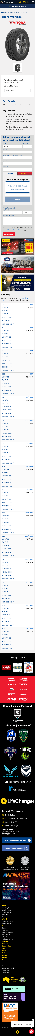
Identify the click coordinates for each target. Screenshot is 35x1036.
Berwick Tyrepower (19, 6)
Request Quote (8, 234)
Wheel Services (6, 937)
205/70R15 (29, 443)
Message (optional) (8, 215)
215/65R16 (29, 582)
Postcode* (6, 167)
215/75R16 (29, 605)
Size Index (5, 966)
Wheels (4, 919)
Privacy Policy (6, 230)
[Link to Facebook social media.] (17, 1032)
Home (5, 12)
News (4, 951)
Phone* (12, 155)
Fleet (4, 948)
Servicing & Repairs (8, 932)
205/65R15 (29, 420)
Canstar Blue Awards (8, 968)
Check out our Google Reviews (15, 840)
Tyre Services (6, 935)
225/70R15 (29, 490)
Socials (4, 957)
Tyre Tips (4, 917)
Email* (5, 161)
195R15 (30, 374)
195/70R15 (29, 397)
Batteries (4, 928)
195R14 (30, 351)
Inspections (5, 930)
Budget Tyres (5, 970)
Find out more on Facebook (14, 848)
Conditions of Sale (22, 1027)
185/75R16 (29, 513)
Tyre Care (5, 914)
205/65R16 (29, 536)
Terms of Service (17, 230)
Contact (5, 944)
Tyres (4, 906)
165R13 (30, 304)
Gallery (4, 953)
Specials (5, 941)
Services (5, 926)
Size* (4, 144)
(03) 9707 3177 (11, 822)
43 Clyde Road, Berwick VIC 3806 (17, 819)
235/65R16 (29, 629)
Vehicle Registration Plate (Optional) (10, 209)
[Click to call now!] (20, 2)
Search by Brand (7, 912)
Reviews (5, 960)
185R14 (30, 328)
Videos (4, 955)
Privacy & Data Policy (12, 1027)
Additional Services (7, 939)
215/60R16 (29, 559)
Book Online (6, 946)
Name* (5, 149)
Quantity (25, 144)
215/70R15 (29, 466)
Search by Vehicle (7, 908)
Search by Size (6, 910)
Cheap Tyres (5, 972)
